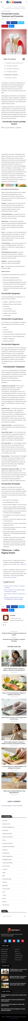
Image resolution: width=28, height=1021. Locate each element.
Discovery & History (8, 843)
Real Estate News (7, 879)
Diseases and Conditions (19, 7)
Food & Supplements (8, 856)
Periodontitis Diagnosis (11, 71)
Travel (4, 895)
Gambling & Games (7, 859)
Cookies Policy (4, 955)
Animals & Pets (6, 824)
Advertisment (4, 951)
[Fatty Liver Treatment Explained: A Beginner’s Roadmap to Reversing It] (14, 682)
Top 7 (4, 892)
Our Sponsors (4, 953)
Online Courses (18, 959)
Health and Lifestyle (7, 862)
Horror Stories (6, 866)
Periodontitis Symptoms (11, 66)
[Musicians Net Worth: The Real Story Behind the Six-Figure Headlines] (5, 978)
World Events (6, 905)
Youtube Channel (19, 955)
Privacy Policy (18, 953)
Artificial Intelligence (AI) (8, 827)
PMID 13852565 (12, 577)
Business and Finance (8, 837)
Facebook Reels (18, 957)
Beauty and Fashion (7, 833)
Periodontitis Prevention (11, 77)
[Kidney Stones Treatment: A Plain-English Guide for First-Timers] (14, 707)
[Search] (26, 2)
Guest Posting (4, 949)
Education (5, 849)
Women (4, 901)
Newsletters (4, 959)
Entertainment (6, 853)
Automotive (5, 830)
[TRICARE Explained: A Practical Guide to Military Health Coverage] (5, 971)
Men (4, 875)
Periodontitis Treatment (11, 74)
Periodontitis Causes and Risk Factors (14, 63)
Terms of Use (4, 957)
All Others (9, 7)
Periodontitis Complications (12, 68)
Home (2, 7)
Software (5, 882)
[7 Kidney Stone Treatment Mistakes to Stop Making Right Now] (14, 780)
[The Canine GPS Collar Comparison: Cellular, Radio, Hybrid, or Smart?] (5, 985)
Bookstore (3, 961)
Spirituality (5, 885)
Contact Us (17, 949)
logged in (10, 805)
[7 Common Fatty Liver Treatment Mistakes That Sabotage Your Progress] (14, 756)
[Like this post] (8, 22)
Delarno (12, 615)
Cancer (4, 840)
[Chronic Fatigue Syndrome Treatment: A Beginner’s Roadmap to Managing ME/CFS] (14, 658)
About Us (17, 951)
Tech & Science (6, 888)
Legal (4, 872)
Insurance (5, 869)
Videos (4, 898)
